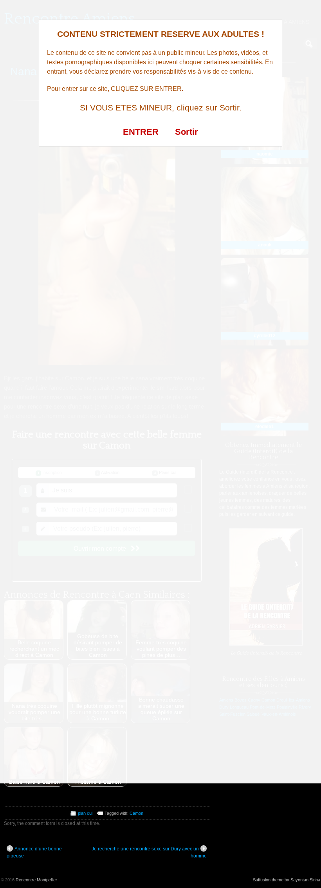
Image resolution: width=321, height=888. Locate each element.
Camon (136, 813)
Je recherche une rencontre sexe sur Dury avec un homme (149, 852)
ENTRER (141, 132)
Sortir (186, 132)
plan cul (85, 813)
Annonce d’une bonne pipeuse (34, 852)
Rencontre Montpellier (36, 879)
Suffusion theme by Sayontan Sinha (286, 879)
